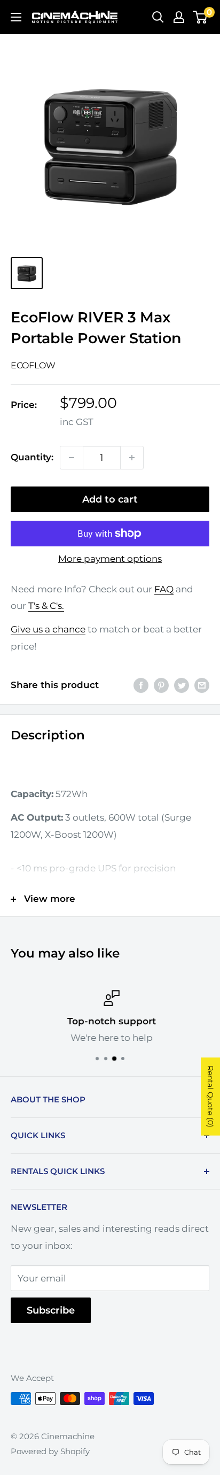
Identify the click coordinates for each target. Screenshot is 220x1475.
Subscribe (51, 1310)
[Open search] (158, 17)
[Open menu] (16, 17)
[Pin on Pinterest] (161, 685)
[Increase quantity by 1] (132, 457)
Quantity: (32, 457)
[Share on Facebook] (140, 685)
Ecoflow (33, 365)
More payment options (110, 558)
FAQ (164, 589)
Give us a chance (48, 629)
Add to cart (110, 499)
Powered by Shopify (50, 1451)
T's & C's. (46, 605)
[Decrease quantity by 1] (71, 457)
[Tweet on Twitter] (181, 685)
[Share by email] (201, 685)
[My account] (179, 17)
